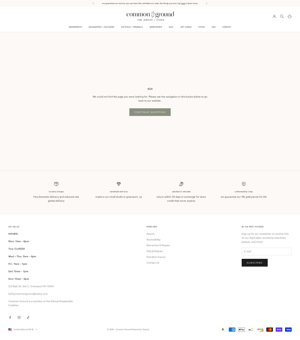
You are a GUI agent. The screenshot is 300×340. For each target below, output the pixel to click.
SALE (171, 27)
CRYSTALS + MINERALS (132, 27)
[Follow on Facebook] (10, 317)
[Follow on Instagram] (19, 317)
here (183, 3)
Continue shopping (150, 112)
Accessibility (153, 239)
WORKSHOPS (156, 27)
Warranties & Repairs (158, 245)
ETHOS (201, 27)
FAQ (213, 27)
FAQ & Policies (155, 251)
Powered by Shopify (140, 329)
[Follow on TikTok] (28, 317)
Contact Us (153, 262)
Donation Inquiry (156, 256)
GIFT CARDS (185, 27)
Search (151, 233)
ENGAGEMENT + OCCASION (101, 27)
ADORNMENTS (75, 27)
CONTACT (226, 27)
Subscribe (255, 262)
